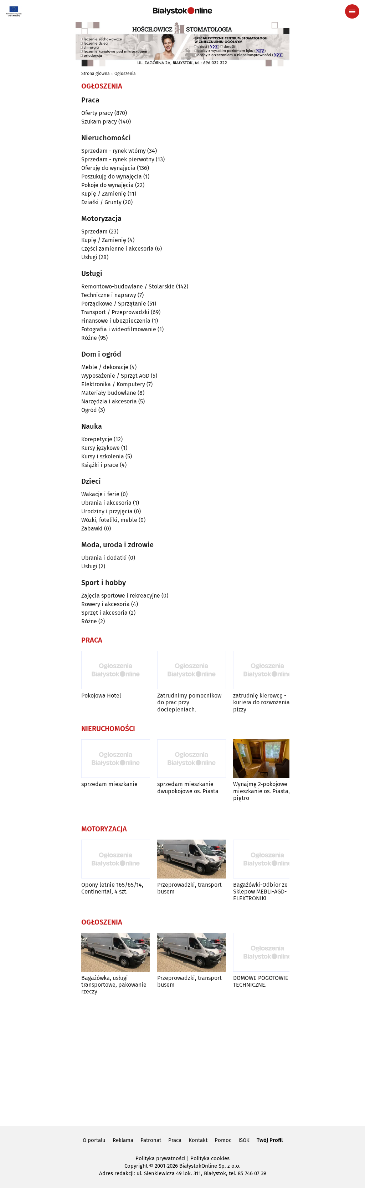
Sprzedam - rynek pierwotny (117, 159)
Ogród (89, 410)
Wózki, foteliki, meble (109, 520)
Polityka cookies (210, 1158)
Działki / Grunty (101, 202)
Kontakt (198, 1140)
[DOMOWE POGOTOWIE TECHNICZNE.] (267, 952)
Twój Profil (270, 1140)
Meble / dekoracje (104, 367)
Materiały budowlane (108, 392)
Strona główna (95, 73)
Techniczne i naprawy (108, 295)
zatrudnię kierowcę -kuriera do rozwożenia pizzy (261, 702)
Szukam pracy (99, 121)
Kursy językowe (100, 447)
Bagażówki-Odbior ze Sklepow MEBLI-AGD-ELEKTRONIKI (260, 891)
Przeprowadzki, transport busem (189, 888)
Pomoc (223, 1140)
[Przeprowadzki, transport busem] (191, 859)
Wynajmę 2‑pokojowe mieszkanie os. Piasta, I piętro (263, 791)
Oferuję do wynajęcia (108, 168)
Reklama (123, 1140)
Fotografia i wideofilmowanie (118, 329)
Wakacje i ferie (100, 494)
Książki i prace (99, 465)
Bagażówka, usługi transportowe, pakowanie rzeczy (113, 985)
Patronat (150, 1140)
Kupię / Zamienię (103, 193)
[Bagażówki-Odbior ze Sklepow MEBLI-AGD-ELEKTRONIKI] (267, 859)
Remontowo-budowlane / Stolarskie (128, 286)
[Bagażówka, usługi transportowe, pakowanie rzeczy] (115, 952)
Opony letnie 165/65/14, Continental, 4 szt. (112, 888)
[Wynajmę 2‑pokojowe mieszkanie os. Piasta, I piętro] (267, 758)
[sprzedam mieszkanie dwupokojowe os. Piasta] (191, 758)
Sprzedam (94, 231)
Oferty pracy (97, 113)
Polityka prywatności (160, 1158)
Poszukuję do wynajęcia (111, 176)
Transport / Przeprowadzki (115, 312)
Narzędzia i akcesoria (109, 401)
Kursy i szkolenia (102, 456)
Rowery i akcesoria (105, 604)
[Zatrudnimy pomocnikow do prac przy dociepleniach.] (191, 670)
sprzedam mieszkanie (109, 784)
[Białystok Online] (182, 11)
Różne (89, 337)
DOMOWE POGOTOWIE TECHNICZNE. (260, 981)
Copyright (136, 1166)
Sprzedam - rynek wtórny (113, 150)
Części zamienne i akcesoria (117, 248)
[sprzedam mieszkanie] (115, 758)
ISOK (244, 1140)
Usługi (89, 257)
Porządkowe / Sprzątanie (113, 303)
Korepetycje (96, 439)
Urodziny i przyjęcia (107, 511)
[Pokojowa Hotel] (115, 670)
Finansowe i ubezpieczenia (115, 320)
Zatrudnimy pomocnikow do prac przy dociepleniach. (189, 702)
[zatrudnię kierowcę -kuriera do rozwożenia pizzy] (267, 670)
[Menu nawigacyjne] (352, 11)
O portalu (94, 1140)
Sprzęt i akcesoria (104, 612)
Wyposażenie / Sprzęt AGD (115, 375)
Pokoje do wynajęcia (107, 185)
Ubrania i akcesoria (106, 502)
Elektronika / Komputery (113, 384)
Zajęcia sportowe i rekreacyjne (120, 595)
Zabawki (92, 528)
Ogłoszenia (125, 73)
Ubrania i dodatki (104, 557)
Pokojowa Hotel (101, 695)
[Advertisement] (182, 1059)
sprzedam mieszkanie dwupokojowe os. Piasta (188, 787)
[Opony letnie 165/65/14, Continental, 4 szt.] (115, 859)
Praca (174, 1140)
